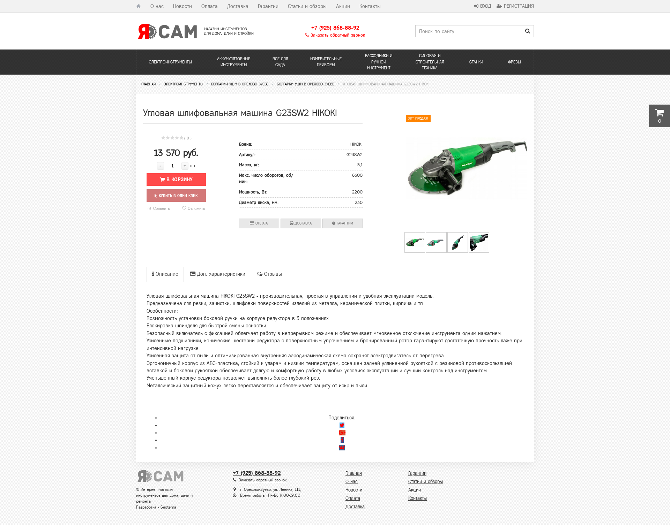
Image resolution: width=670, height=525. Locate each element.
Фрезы (514, 62)
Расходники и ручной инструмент (378, 62)
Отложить (195, 208)
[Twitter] (342, 425)
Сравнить (161, 208)
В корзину (179, 179)
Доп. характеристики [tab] (220, 274)
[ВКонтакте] (342, 447)
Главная (353, 473)
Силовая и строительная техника (430, 62)
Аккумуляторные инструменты (233, 62)
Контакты (370, 6)
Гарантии (268, 6)
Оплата (209, 6)
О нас (157, 6)
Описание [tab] (166, 274)
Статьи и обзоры (307, 6)
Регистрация (518, 6)
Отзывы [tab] (272, 274)
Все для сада (280, 62)
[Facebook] (342, 440)
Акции (343, 6)
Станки (476, 62)
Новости (182, 6)
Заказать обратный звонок (337, 35)
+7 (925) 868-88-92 (335, 28)
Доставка (237, 6)
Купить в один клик (177, 195)
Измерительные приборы (326, 62)
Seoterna (168, 507)
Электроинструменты (170, 62)
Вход (484, 6)
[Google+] (342, 432)
